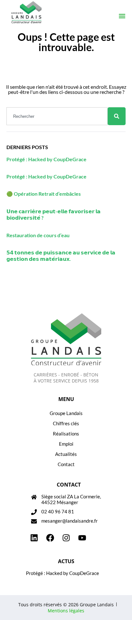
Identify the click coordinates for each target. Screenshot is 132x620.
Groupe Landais (66, 413)
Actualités (66, 454)
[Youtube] (82, 538)
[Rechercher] (117, 116)
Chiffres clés (66, 423)
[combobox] (57, 116)
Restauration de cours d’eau (38, 235)
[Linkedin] (34, 538)
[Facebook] (50, 538)
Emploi (66, 444)
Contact (66, 464)
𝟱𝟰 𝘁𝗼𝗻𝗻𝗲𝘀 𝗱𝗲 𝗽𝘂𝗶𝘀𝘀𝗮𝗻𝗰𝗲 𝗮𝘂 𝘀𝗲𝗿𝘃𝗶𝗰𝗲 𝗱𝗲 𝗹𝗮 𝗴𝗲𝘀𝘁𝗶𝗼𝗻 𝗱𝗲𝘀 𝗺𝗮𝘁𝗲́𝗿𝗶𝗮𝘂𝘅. (60, 255)
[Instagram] (66, 538)
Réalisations (66, 433)
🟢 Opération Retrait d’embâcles (43, 194)
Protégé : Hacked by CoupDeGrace (46, 159)
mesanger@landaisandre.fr (69, 521)
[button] (122, 16)
